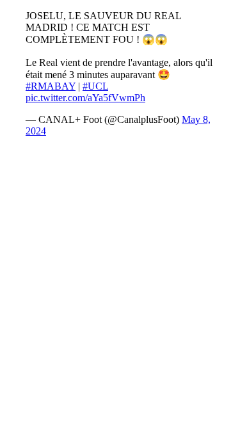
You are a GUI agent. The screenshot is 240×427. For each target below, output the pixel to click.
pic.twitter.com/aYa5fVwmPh (85, 97)
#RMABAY (51, 86)
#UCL (95, 86)
